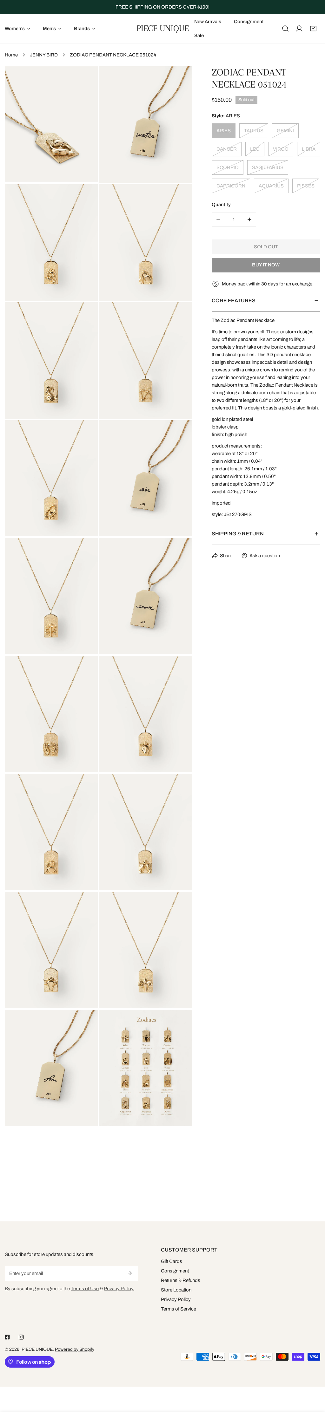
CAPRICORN (230, 185)
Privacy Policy (176, 1299)
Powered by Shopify (74, 1349)
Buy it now (266, 264)
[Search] (285, 29)
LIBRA (308, 149)
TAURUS (253, 130)
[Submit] (129, 1273)
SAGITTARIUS (267, 167)
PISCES (306, 185)
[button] (313, 29)
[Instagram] (21, 1337)
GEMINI (285, 130)
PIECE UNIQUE (37, 1349)
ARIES (223, 130)
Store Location (176, 1289)
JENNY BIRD (44, 54)
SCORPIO (227, 167)
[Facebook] (7, 1337)
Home (11, 54)
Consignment (175, 1270)
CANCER (226, 149)
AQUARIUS (271, 185)
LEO (255, 149)
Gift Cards (171, 1261)
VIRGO (281, 149)
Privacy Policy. (119, 1288)
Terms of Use (85, 1288)
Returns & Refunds (180, 1280)
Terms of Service (178, 1308)
